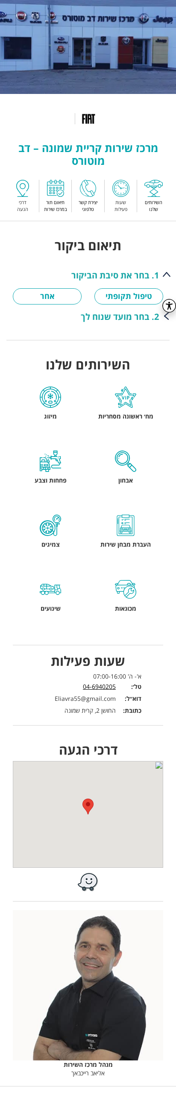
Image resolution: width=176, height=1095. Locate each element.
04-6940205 (99, 686)
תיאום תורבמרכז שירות (55, 205)
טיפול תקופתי (129, 296)
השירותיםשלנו (153, 205)
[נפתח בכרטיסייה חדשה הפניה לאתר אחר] (88, 882)
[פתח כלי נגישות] (169, 306)
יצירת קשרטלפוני (88, 205)
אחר (47, 296)
